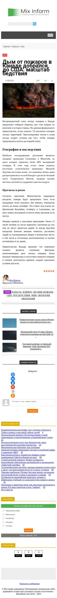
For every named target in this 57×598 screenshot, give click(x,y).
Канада (17, 292)
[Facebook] (17, 574)
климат (27, 292)
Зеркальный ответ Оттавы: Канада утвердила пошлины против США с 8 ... (36, 334)
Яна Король (14, 280)
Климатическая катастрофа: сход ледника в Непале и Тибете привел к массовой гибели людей (26, 431)
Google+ (9, 522)
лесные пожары (43, 292)
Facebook (10, 518)
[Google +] (50, 574)
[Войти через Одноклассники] (13, 396)
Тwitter (9, 526)
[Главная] (28, 15)
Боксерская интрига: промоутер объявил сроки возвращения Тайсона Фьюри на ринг (23, 456)
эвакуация (28, 298)
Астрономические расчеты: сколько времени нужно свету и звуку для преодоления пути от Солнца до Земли (28, 468)
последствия (21, 295)
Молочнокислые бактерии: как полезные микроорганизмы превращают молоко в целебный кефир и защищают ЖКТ (28, 450)
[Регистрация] (46, 24)
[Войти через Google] (13, 391)
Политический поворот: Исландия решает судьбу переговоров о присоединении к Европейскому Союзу (27, 437)
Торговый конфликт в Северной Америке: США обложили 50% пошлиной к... (36, 346)
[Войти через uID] (13, 375)
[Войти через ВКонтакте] (13, 379)
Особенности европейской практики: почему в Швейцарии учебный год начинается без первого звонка (28, 479)
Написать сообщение (30, 583)
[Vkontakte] (6, 574)
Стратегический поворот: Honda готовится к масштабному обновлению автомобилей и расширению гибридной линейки (27, 462)
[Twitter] (28, 574)
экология (44, 295)
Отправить (32, 411)
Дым (34, 295)
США (9, 295)
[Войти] (40, 24)
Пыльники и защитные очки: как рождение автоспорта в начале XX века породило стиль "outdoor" (28, 486)
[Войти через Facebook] (13, 383)
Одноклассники (13, 511)
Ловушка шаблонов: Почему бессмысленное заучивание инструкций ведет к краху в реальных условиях (27, 473)
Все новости (7, 490)
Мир (22, 46)
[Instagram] (39, 574)
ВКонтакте (10, 514)
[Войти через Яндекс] (13, 387)
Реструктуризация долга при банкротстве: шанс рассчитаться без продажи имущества (23, 443)
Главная (6, 46)
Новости (15, 46)
